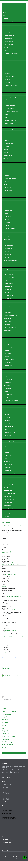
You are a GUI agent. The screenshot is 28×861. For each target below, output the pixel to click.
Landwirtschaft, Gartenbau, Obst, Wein (10, 735)
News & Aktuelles (5, 834)
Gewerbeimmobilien (8, 502)
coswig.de (4, 520)
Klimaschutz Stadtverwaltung (11, 274)
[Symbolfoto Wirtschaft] (6, 670)
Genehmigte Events (9, 32)
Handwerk (4, 725)
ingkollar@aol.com (9, 620)
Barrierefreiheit (5, 858)
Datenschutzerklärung (17, 856)
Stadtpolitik (6, 47)
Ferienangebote (8, 368)
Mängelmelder (8, 126)
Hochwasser (6, 140)
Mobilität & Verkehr (8, 239)
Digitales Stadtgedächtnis (11, 85)
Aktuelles (6, 18)
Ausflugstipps (7, 461)
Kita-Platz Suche (8, 190)
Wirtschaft (5, 487)
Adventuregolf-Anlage (9, 441)
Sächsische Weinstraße (11, 403)
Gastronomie (8, 388)
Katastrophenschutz (10, 105)
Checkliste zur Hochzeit (11, 76)
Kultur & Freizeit (6, 307)
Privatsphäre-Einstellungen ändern (9, 850)
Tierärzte (4, 747)
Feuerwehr (6, 149)
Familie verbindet (8, 289)
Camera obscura (8, 435)
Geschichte (7, 167)
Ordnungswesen (8, 102)
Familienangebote (9, 362)
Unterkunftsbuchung (6, 839)
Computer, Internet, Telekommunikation (11, 716)
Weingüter (8, 397)
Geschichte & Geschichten (11, 88)
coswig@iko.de (8, 584)
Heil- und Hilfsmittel (6, 727)
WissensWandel (9, 82)
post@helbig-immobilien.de (11, 551)
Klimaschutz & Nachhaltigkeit (10, 260)
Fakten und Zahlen (9, 164)
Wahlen (6, 62)
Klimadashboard (8, 266)
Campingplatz (8, 382)
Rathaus (4, 15)
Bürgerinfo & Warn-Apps (10, 120)
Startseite (5, 12)
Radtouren (7, 449)
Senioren (7, 207)
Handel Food (5, 722)
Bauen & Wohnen (8, 216)
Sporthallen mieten (9, 344)
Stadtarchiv (7, 79)
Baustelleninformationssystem (11, 242)
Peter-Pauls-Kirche (9, 426)
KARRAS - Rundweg (9, 464)
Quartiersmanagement (10, 283)
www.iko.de (4, 586)
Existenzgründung (9, 508)
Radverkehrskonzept (9, 254)
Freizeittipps (6, 438)
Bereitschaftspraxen (6, 714)
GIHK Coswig (6, 280)
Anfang (4, 636)
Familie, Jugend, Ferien (9, 359)
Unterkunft (6, 377)
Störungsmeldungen (9, 129)
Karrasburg (7, 423)
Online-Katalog (8, 336)
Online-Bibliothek (8, 333)
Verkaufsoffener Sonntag (10, 484)
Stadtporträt (6, 161)
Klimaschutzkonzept (9, 263)
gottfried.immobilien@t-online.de (12, 609)
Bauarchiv (8, 222)
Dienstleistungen (5, 717)
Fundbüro (7, 70)
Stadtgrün (7, 269)
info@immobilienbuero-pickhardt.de (13, 596)
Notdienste (7, 132)
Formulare (7, 134)
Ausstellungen (7, 309)
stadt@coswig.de (6, 801)
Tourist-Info (6, 374)
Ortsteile (7, 169)
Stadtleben (5, 158)
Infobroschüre (8, 137)
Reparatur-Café (8, 298)
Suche (3, 856)
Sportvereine (8, 353)
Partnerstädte (8, 172)
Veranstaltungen (7, 318)
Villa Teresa (7, 324)
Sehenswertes (7, 411)
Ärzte (3, 710)
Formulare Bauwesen (10, 228)
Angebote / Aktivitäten (10, 277)
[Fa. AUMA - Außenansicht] (8, 662)
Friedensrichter (7, 152)
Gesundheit (7, 199)
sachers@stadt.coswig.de (9, 653)
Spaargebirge (8, 470)
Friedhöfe (7, 213)
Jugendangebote (8, 365)
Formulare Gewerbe (9, 499)
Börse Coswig (8, 321)
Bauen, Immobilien (6, 713)
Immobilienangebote (9, 237)
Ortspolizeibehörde (10, 108)
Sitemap (6, 856)
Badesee (7, 356)
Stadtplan (7, 251)
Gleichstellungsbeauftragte (11, 97)
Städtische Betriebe (8, 155)
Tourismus (5, 371)
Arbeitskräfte (8, 514)
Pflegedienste (5, 738)
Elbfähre (6, 458)
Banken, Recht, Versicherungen (9, 711)
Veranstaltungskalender (7, 842)
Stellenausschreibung (9, 35)
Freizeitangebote (8, 347)
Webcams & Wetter (9, 44)
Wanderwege (8, 455)
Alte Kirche (7, 414)
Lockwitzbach (8, 146)
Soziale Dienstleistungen (7, 744)
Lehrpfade (7, 350)
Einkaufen (6, 476)
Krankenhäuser (5, 733)
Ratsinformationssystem (11, 56)
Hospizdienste (5, 730)
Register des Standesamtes (12, 91)
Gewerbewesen (7, 496)
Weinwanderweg (9, 394)
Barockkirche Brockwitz (10, 417)
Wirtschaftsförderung (8, 505)
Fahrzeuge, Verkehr (6, 721)
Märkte (6, 481)
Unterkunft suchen (9, 379)
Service (5, 117)
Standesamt (7, 73)
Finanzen (7, 114)
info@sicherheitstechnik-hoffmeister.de (14, 562)
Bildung (5, 184)
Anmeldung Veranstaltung (12, 111)
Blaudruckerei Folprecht (10, 432)
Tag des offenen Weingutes (12, 400)
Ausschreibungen (8, 38)
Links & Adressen (8, 516)
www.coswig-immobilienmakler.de (9, 598)
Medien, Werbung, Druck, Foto (8, 736)
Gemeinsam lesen (9, 295)
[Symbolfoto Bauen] (20, 661)
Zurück (10, 636)
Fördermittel (7, 511)
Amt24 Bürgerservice (9, 123)
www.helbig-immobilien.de (8, 552)
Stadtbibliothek (7, 330)
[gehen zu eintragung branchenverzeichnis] (3, 697)
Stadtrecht (7, 59)
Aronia (6, 406)
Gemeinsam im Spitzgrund (11, 301)
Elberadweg (7, 446)
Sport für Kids (8, 292)
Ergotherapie (5, 719)
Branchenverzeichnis (10, 493)
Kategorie (4, 538)
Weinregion (7, 391)
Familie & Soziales (8, 196)
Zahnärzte (4, 749)
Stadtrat (6, 50)
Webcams (7, 181)
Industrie (4, 731)
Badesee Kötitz (8, 444)
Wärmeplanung (8, 272)
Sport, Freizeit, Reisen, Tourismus (9, 746)
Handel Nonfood (5, 724)
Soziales (6, 99)
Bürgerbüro (7, 67)
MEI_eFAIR (7, 257)
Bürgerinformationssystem (12, 53)
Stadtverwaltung (7, 64)
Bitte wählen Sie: (5, 705)
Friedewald (7, 467)
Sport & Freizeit (7, 341)
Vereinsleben (7, 339)
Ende (17, 638)
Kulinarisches (7, 385)
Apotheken (4, 708)
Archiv (7, 27)
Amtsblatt (7, 30)
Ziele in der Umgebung (10, 473)
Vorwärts (12, 638)
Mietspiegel (7, 234)
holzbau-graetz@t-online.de (11, 574)
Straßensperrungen (9, 41)
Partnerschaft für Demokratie (10, 304)
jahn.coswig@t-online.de (10, 630)
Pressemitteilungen (9, 24)
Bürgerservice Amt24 (6, 844)
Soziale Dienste (8, 202)
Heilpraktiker (5, 728)
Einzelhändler (8, 479)
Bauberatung (8, 219)
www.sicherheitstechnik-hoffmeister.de (10, 564)
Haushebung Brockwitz (10, 143)
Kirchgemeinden (8, 210)
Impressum (11, 858)
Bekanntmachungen (9, 21)
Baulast (7, 225)
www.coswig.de (16, 776)
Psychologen (5, 741)
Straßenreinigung (8, 248)
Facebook (8, 777)
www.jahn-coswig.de (6, 631)
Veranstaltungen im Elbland (11, 327)
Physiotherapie (5, 739)
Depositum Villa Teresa (11, 94)
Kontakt (10, 856)
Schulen (6, 193)
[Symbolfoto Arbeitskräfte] (14, 683)
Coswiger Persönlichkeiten (10, 178)
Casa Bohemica (8, 312)
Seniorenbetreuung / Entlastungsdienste (11, 742)
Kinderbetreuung (8, 187)
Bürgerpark (7, 420)
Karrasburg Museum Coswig (11, 315)
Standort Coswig (8, 490)
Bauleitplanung (8, 231)
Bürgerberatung (8, 286)
